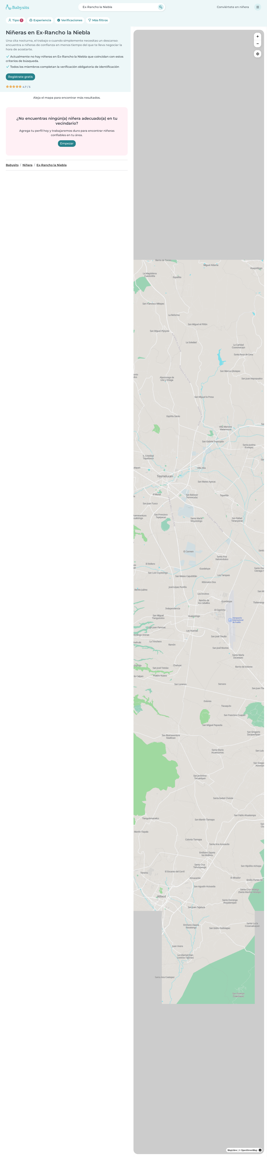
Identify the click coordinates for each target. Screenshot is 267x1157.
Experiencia (42, 20)
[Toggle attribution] (260, 1150)
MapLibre (232, 1150)
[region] (199, 592)
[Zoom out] (257, 43)
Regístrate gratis (20, 76)
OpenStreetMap (249, 1150)
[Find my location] (257, 53)
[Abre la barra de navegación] (257, 7)
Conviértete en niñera (233, 7)
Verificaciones (71, 20)
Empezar (67, 143)
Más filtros (100, 20)
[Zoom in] (257, 36)
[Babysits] (17, 7)
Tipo (17, 20)
